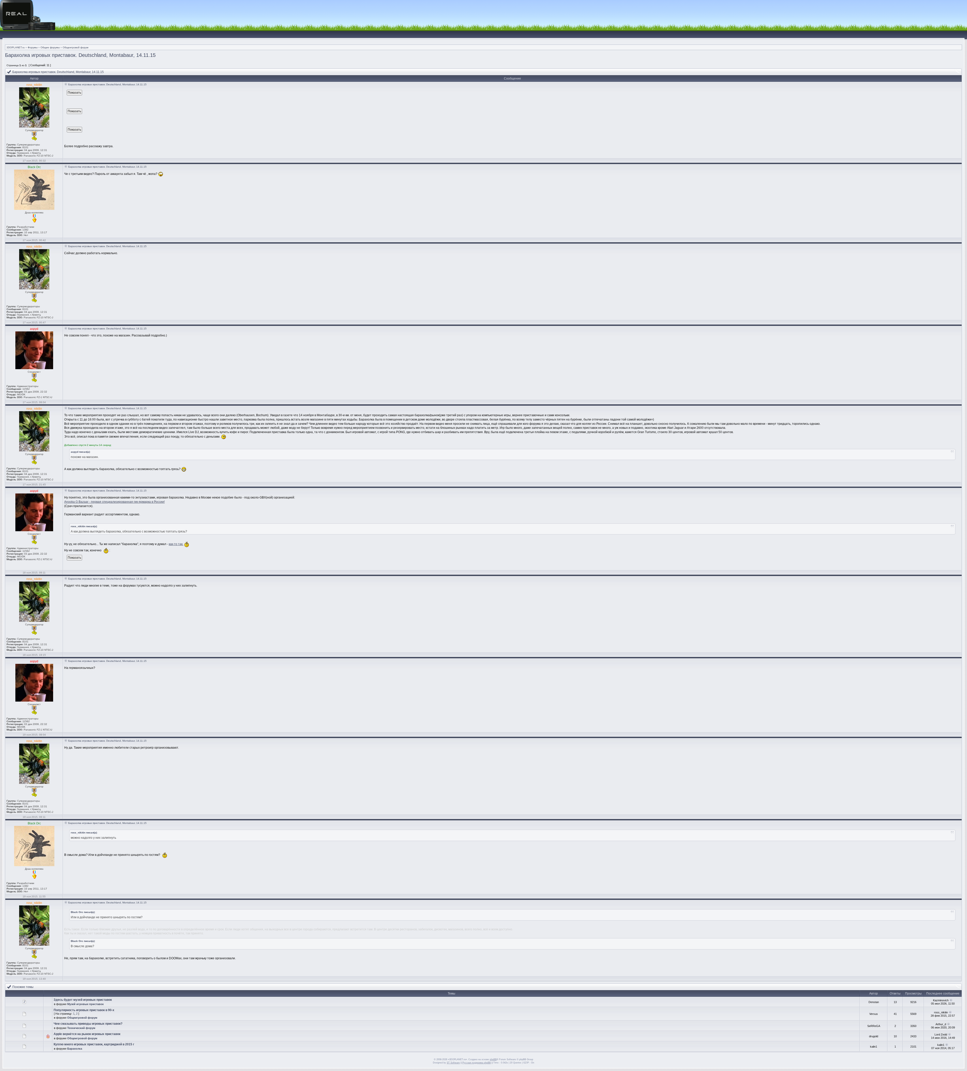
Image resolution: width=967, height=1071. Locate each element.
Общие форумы (50, 47)
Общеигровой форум (75, 47)
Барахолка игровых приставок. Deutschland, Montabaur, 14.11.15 (80, 55)
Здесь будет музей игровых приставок (83, 1000)
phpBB (493, 1059)
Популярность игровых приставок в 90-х (84, 1010)
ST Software (453, 1062)
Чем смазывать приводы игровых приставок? (88, 1023)
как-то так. (176, 544)
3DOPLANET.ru (16, 47)
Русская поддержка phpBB (476, 1062)
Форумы (33, 47)
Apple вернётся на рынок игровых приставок (87, 1034)
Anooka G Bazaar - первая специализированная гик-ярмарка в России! (114, 502)
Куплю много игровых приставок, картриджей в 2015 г (94, 1044)
